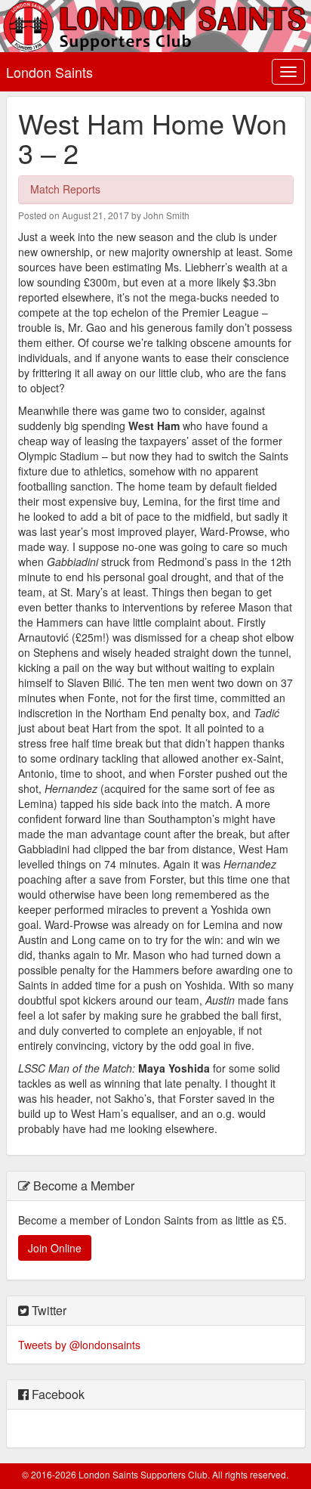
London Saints (49, 72)
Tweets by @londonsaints (79, 1344)
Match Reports (65, 189)
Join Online (55, 1247)
